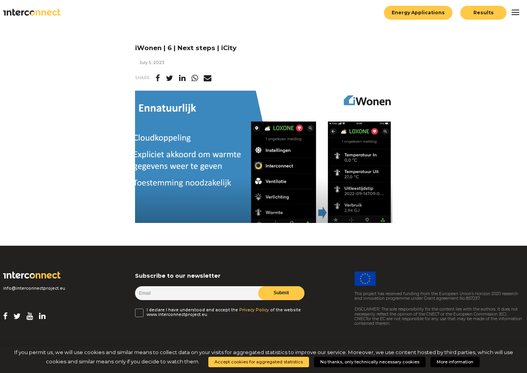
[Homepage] (32, 275)
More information (455, 362)
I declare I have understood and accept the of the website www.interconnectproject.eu (224, 312)
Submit (281, 292)
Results (483, 12)
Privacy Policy (254, 310)
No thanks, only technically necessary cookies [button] (369, 362)
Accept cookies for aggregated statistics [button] (259, 362)
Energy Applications (418, 12)
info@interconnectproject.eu (34, 288)
